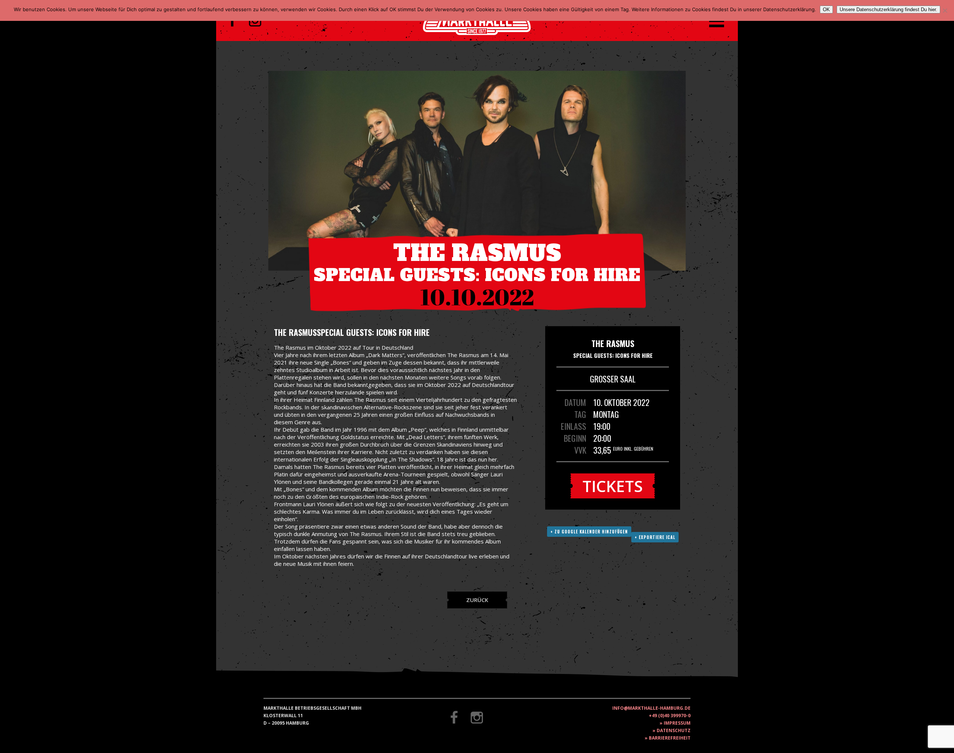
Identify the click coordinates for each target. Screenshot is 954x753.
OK (826, 9)
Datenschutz (674, 730)
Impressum (677, 723)
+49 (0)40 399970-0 (670, 715)
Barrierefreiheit (670, 738)
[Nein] (944, 10)
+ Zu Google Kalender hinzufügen (589, 532)
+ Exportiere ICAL (655, 537)
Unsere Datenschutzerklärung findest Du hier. (888, 9)
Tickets (612, 486)
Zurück (477, 600)
